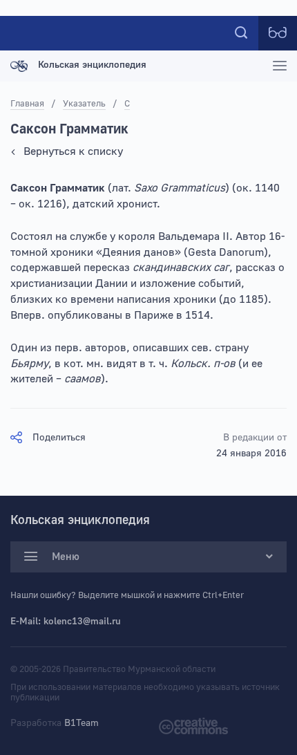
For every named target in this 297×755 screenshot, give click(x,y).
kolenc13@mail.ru (82, 621)
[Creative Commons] (193, 725)
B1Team (81, 723)
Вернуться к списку (73, 151)
